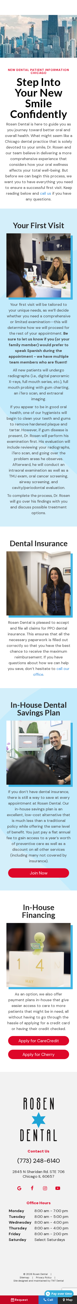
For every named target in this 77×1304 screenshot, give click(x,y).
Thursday (18, 1228)
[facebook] (32, 1188)
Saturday (17, 1239)
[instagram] (45, 1188)
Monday (16, 1210)
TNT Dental (57, 1280)
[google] (19, 1188)
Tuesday (17, 1216)
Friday (15, 1233)
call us (45, 193)
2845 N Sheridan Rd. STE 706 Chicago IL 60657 (38, 1174)
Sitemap (24, 1277)
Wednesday (20, 1222)
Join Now (38, 873)
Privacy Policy (44, 1277)
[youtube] (57, 1188)
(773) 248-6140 (38, 1161)
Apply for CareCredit (38, 1040)
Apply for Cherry (38, 1054)
